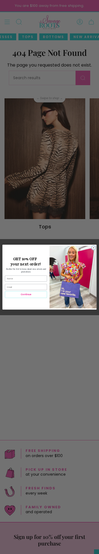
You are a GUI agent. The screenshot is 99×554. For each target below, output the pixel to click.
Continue (26, 294)
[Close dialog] (93, 247)
